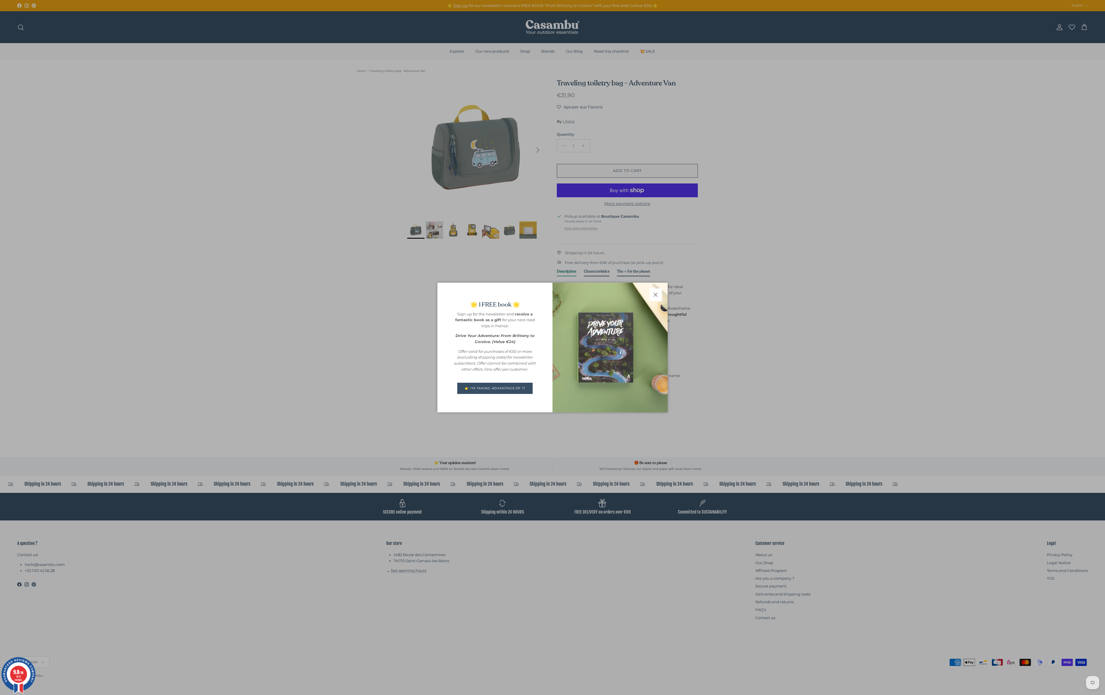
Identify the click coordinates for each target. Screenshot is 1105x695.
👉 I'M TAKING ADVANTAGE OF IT (495, 388)
